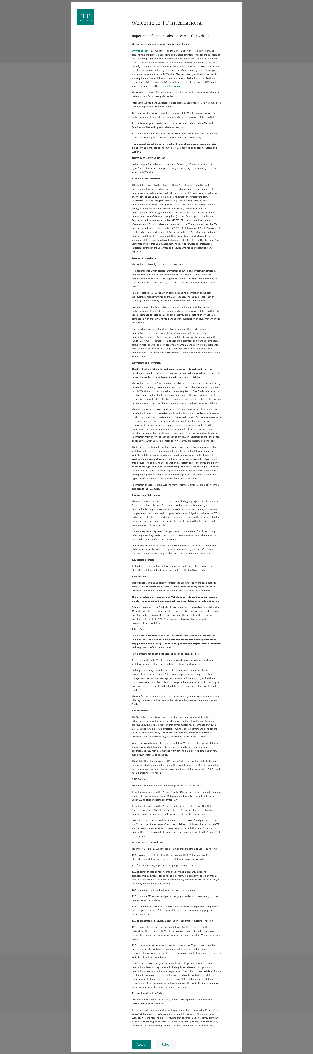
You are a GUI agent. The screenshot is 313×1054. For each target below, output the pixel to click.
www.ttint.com (140, 50)
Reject (166, 1044)
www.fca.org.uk (171, 86)
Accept (141, 1044)
